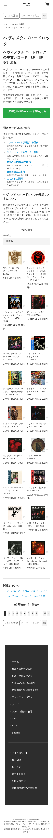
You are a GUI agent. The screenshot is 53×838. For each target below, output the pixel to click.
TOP (5, 24)
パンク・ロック (39, 591)
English (16, 733)
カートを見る (19, 774)
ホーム (15, 661)
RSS (14, 718)
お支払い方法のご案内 (23, 683)
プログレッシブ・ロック (19, 596)
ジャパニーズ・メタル (18, 591)
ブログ (15, 704)
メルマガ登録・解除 (22, 711)
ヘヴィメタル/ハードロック (18, 27)
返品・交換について (22, 676)
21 (45, 613)
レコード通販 (18, 24)
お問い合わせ (19, 781)
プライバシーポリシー (23, 697)
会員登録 (16, 759)
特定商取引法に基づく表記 (25, 690)
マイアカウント (20, 752)
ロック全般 (39, 596)
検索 (44, 16)
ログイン (16, 767)
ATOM (15, 725)
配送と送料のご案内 (22, 668)
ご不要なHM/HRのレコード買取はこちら (26, 113)
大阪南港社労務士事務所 (24, 788)
